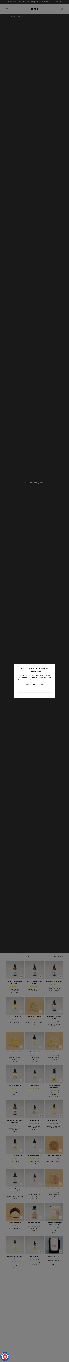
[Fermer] (51, 666)
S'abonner (45, 690)
